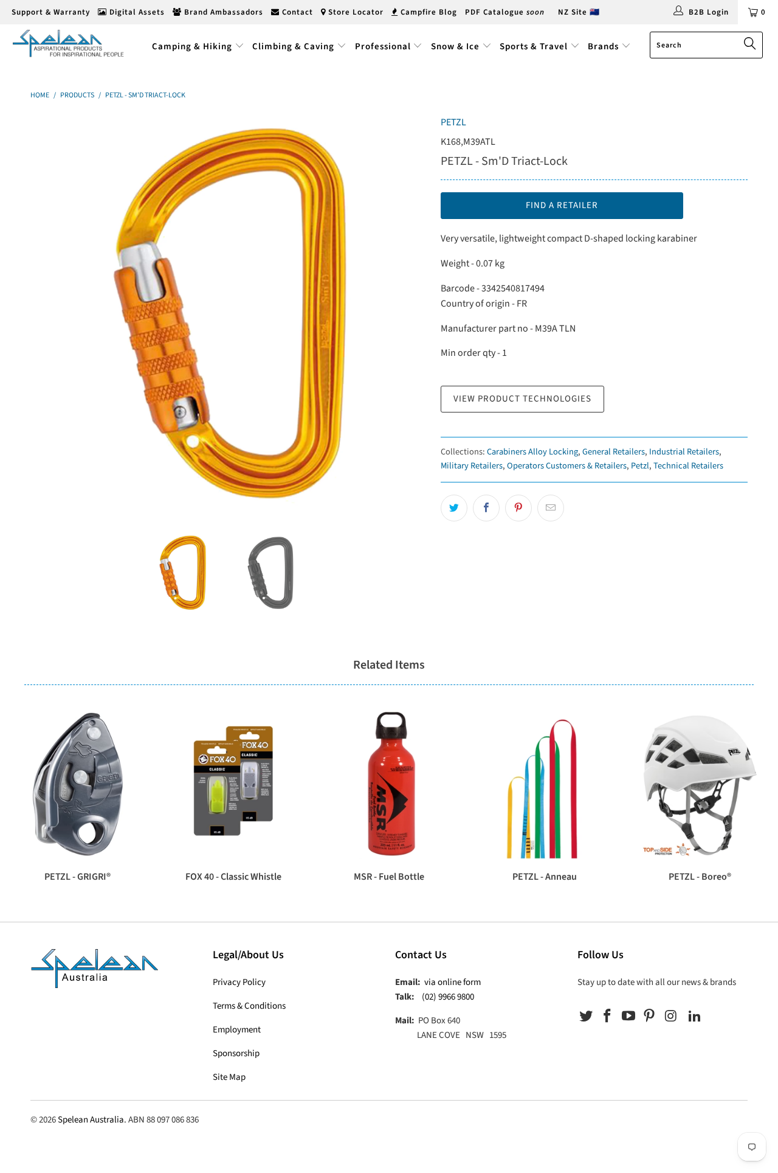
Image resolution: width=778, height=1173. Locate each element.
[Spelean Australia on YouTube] (628, 1017)
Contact (296, 12)
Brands (604, 46)
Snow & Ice (455, 46)
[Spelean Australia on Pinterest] (650, 1017)
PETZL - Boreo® (700, 784)
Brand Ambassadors (222, 12)
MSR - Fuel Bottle (389, 784)
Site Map (229, 1077)
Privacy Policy (239, 982)
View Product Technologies (522, 398)
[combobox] (706, 45)
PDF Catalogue (505, 12)
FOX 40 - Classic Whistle (233, 784)
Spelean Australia (91, 1119)
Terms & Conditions (249, 1006)
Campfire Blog (427, 12)
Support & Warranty (49, 12)
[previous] (52, 314)
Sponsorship (236, 1053)
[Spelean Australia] (68, 43)
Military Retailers (472, 465)
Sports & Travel (534, 46)
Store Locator (355, 12)
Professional (383, 46)
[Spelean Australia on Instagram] (671, 1017)
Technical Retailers (688, 465)
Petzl (640, 465)
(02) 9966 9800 (448, 996)
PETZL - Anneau (544, 784)
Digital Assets (136, 12)
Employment (237, 1029)
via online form (452, 982)
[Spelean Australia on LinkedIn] (695, 1017)
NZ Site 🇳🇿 (579, 12)
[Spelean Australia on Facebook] (608, 1017)
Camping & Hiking (192, 46)
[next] (407, 314)
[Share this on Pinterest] (518, 508)
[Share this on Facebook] (486, 508)
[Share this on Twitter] (454, 508)
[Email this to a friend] (550, 508)
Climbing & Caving (293, 46)
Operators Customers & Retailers (567, 465)
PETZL (453, 122)
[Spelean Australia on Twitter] (586, 1017)
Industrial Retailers (684, 451)
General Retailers (613, 451)
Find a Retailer (562, 205)
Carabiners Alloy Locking (532, 451)
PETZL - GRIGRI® (78, 784)
